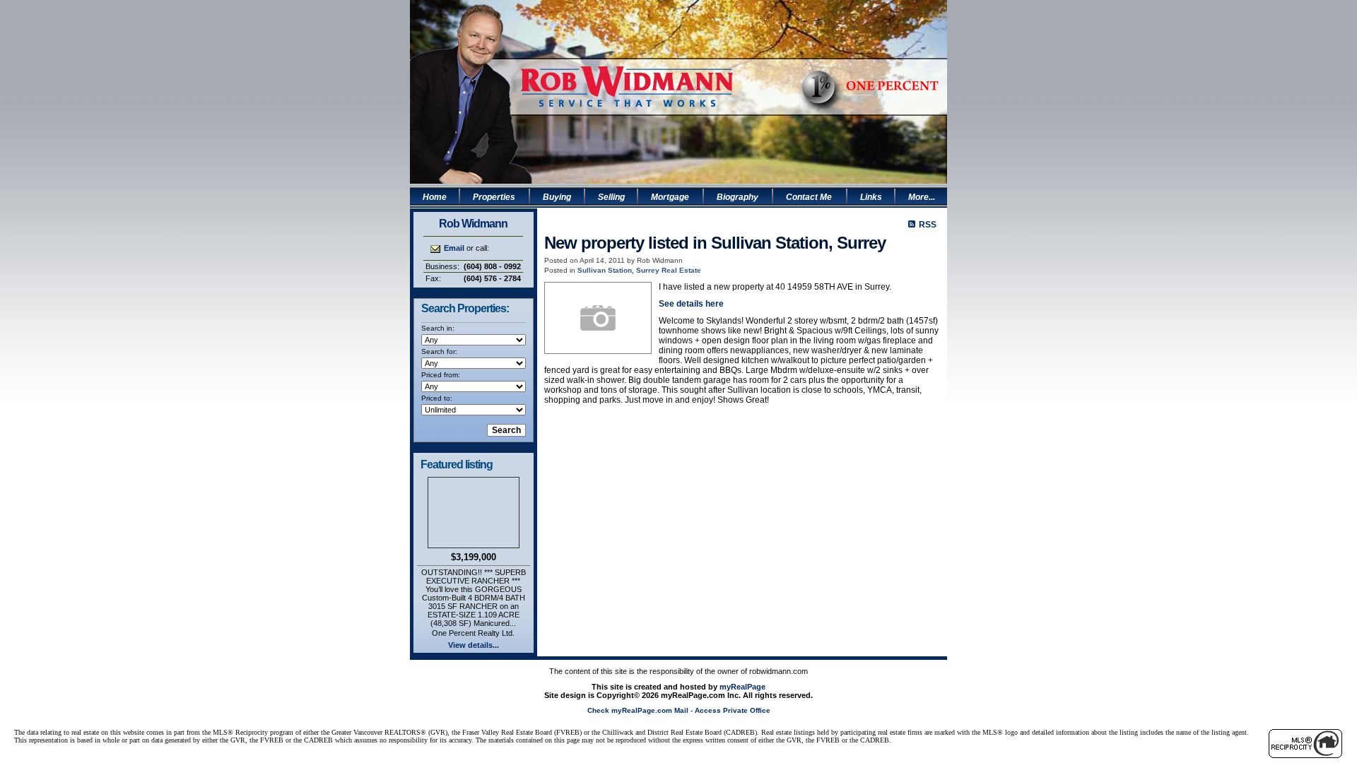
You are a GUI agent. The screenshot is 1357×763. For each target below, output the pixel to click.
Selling (611, 197)
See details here (691, 304)
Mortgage (670, 197)
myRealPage (742, 686)
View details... (473, 645)
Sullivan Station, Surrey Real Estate (639, 270)
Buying (557, 197)
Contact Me (809, 197)
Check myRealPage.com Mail (637, 710)
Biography (737, 197)
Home (435, 197)
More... (921, 197)
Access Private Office (732, 710)
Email (454, 248)
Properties (494, 197)
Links (871, 197)
